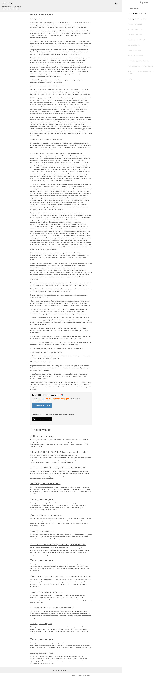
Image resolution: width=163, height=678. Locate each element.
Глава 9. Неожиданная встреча (46, 515)
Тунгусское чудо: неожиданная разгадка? (52, 607)
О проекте (56, 670)
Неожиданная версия (41, 623)
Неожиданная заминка (42, 530)
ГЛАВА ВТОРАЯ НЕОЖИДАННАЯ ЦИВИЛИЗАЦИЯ (58, 467)
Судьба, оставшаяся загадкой (137, 13)
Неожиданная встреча (41, 499)
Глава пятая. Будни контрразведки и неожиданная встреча (60, 575)
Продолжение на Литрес (41, 419)
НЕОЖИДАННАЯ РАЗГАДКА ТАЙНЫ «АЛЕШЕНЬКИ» (59, 451)
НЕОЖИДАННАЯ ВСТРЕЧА (45, 483)
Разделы (64, 670)
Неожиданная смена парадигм (46, 591)
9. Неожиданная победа (42, 436)
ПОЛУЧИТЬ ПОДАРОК (42, 405)
